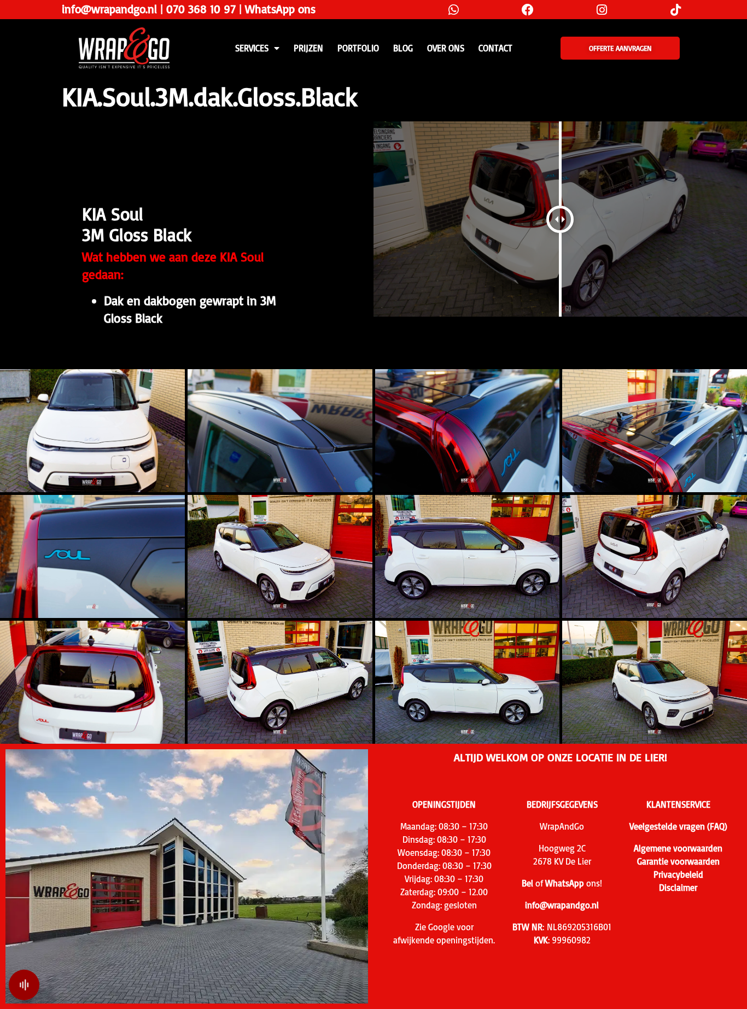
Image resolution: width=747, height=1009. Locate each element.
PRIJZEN (308, 48)
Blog (403, 48)
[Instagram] (601, 9)
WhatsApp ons (280, 9)
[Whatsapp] (453, 9)
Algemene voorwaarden (678, 848)
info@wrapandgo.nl (109, 9)
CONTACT (495, 48)
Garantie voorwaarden (678, 861)
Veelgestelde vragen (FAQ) (678, 826)
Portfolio (358, 48)
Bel (527, 883)
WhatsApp (564, 883)
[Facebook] (527, 9)
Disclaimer (678, 887)
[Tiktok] (675, 9)
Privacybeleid (678, 874)
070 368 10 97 (201, 9)
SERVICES (252, 48)
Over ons (445, 48)
